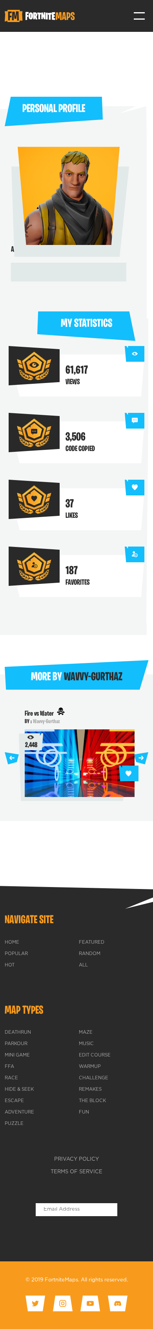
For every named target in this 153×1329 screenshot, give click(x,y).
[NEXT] (141, 758)
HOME (12, 942)
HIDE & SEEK (19, 1090)
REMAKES (90, 1090)
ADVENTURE (19, 1112)
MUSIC (86, 1044)
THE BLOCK (92, 1101)
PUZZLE (14, 1124)
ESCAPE (14, 1101)
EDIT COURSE (95, 1055)
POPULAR (16, 954)
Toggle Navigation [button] (139, 16)
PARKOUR (16, 1044)
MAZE (86, 1032)
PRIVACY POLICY (76, 1159)
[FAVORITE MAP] (128, 773)
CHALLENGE (93, 1078)
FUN (84, 1112)
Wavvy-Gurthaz (46, 722)
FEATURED (91, 942)
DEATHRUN (18, 1032)
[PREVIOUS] (12, 758)
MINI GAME (17, 1055)
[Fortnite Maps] (41, 16)
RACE (11, 1078)
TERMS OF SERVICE (76, 1172)
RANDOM (89, 954)
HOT (10, 965)
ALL (83, 965)
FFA (9, 1067)
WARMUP (90, 1067)
